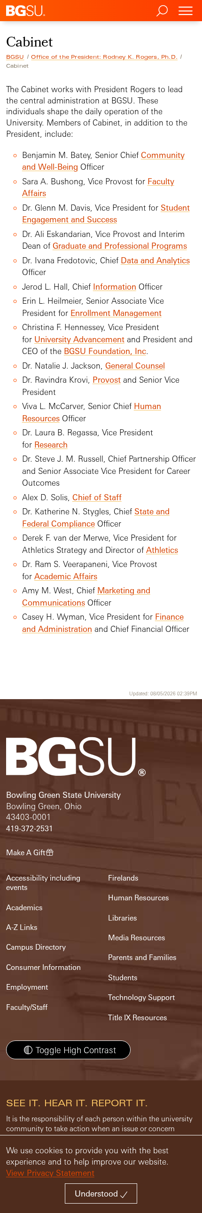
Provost (107, 380)
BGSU (15, 57)
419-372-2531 (29, 828)
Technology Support (141, 997)
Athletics (162, 550)
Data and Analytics (155, 260)
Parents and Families (142, 957)
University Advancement (79, 339)
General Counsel (135, 365)
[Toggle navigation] (185, 10)
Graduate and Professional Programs (120, 246)
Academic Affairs (65, 576)
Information (114, 286)
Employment (27, 987)
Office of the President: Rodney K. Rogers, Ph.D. (104, 57)
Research (51, 444)
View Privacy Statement (50, 1173)
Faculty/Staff (26, 1007)
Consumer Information (43, 967)
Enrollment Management (116, 313)
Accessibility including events (43, 883)
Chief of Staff (97, 497)
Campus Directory (36, 947)
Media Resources (136, 937)
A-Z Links (22, 927)
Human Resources (138, 897)
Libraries (122, 918)
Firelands (123, 878)
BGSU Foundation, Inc (105, 351)
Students (123, 977)
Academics (24, 907)
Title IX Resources (137, 1017)
